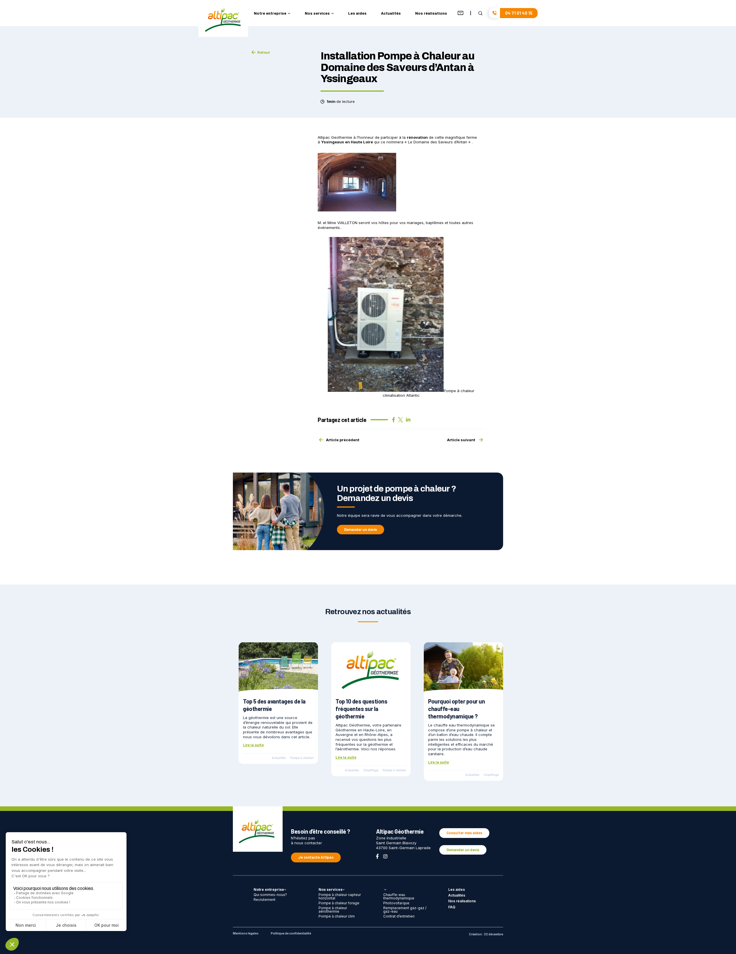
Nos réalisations (431, 13)
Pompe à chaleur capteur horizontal (340, 896)
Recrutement (264, 899)
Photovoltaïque (396, 903)
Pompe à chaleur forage (339, 903)
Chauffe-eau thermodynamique (398, 896)
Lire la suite (253, 745)
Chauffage (370, 770)
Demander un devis (360, 529)
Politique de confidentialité (291, 933)
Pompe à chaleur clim (337, 916)
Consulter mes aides (464, 832)
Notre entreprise (270, 13)
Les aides (357, 13)
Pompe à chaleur (302, 758)
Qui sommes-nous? (270, 895)
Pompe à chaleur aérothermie (333, 909)
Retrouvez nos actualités (368, 612)
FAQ (451, 907)
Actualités (391, 13)
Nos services (317, 13)
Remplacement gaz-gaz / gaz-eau (404, 909)
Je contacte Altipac (316, 857)
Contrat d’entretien (399, 916)
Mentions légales (245, 933)
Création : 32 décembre (486, 934)
